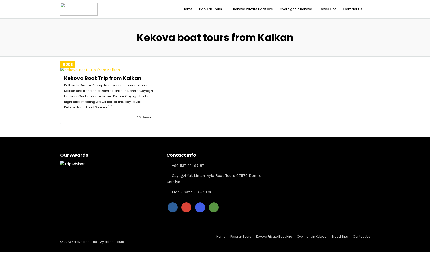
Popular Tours (210, 9)
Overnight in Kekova (296, 9)
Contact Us (352, 9)
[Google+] (186, 207)
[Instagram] (200, 207)
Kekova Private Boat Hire (253, 9)
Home (187, 9)
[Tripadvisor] (214, 207)
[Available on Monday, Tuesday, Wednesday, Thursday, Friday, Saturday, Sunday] (152, 117)
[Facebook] (173, 207)
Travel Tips (327, 9)
